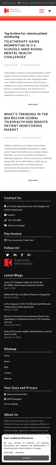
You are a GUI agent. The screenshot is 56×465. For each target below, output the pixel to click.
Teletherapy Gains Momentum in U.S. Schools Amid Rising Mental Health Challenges (23, 49)
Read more (33, 104)
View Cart (25, 3)
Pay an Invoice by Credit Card (20, 240)
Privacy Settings (11, 404)
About (7, 361)
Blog (6, 367)
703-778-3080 (14, 220)
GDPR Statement (14, 399)
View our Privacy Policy (17, 394)
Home (6, 355)
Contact (7, 373)
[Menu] (40, 11)
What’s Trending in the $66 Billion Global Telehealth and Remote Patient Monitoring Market (26, 121)
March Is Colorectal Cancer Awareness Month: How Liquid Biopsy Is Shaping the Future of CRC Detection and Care (27, 319)
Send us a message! (16, 225)
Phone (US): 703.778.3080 (44, 3)
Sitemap (7, 378)
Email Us (11, 215)
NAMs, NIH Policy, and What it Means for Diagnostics (27, 294)
